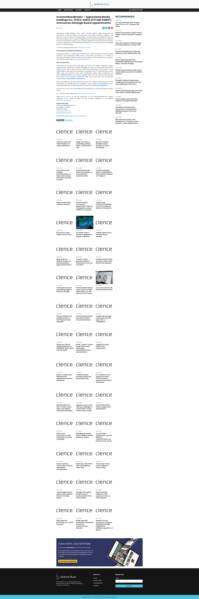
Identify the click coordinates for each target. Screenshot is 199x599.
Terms (95, 578)
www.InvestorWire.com (63, 111)
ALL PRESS (78, 10)
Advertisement (97, 583)
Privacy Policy (97, 580)
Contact (95, 585)
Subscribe (129, 586)
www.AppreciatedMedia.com (81, 59)
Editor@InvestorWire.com (64, 113)
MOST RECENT (68, 10)
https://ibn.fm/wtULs (83, 47)
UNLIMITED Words (66, 75)
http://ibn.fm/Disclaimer (63, 100)
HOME (59, 10)
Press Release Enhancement (75, 79)
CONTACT (87, 10)
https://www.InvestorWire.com (86, 93)
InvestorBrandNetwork (80, 116)
